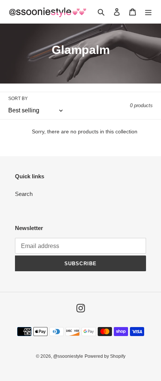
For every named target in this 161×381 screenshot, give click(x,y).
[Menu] (148, 12)
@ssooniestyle (68, 356)
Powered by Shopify (105, 356)
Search (24, 194)
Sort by (18, 98)
